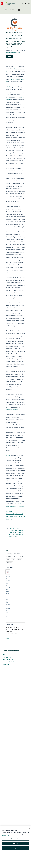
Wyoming (8, 556)
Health (7, 559)
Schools (15, 556)
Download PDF (7, 657)
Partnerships (9, 562)
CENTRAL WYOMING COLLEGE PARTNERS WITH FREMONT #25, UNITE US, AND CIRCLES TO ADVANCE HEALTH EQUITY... (8, 597)
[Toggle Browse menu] (25, 10)
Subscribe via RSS (8, 659)
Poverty (21, 556)
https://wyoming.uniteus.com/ (14, 514)
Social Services (17, 553)
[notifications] (25, 3)
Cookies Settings (15, 838)
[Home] (8, 3)
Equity (13, 559)
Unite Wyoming (13, 79)
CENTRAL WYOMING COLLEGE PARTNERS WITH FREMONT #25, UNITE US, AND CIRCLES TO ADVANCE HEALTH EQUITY (17, 532)
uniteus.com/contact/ (12, 410)
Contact (8, 639)
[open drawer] (28, 3)
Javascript (6, 664)
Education (8, 553)
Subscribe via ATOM (8, 662)
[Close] (29, 828)
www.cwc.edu (9, 511)
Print (4, 654)
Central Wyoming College (13, 52)
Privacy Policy (5, 835)
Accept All (15, 848)
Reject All (15, 843)
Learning (19, 559)
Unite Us (8, 87)
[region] (15, 838)
